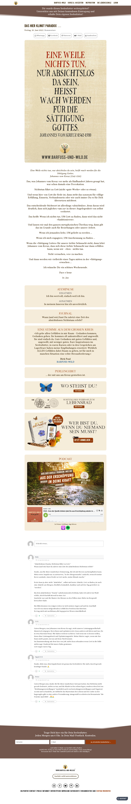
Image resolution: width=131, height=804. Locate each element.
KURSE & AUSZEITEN (75, 3)
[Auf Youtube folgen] (65, 786)
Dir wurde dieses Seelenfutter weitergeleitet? (65, 8)
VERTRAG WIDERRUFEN (104, 791)
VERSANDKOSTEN (86, 791)
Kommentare (50, 30)
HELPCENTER (24, 791)
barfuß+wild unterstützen (66, 776)
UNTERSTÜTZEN (56, 791)
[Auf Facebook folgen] (60, 786)
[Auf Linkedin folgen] (77, 786)
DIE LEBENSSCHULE (104, 3)
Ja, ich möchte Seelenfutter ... (101, 742)
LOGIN (116, 3)
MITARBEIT (46, 791)
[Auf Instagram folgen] (54, 786)
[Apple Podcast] (63, 528)
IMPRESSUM (65, 791)
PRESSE (39, 791)
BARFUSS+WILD (60, 3)
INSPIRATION (90, 3)
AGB (94, 791)
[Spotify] (68, 528)
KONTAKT (33, 791)
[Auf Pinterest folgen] (71, 786)
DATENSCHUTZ (75, 791)
